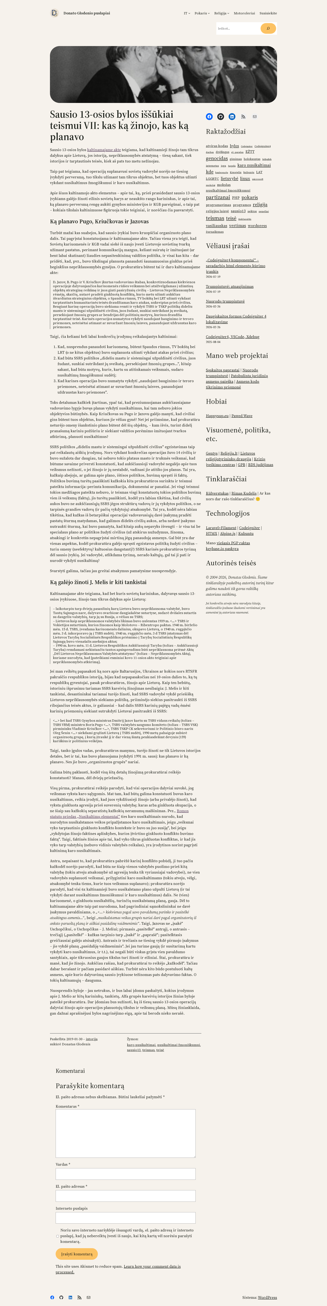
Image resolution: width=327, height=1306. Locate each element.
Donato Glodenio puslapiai (87, 13)
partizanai (218, 197)
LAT (259, 172)
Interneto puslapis (72, 1208)
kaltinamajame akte (104, 149)
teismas (148, 1050)
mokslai (210, 185)
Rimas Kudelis (244, 493)
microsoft (257, 179)
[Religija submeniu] (228, 13)
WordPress (267, 1297)
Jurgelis (232, 166)
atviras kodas (217, 146)
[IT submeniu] (189, 13)
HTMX (211, 533)
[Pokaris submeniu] (209, 13)
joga (223, 166)
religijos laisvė (217, 211)
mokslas (224, 184)
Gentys (212, 453)
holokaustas (252, 159)
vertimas (237, 225)
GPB (241, 464)
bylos (234, 145)
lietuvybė (229, 178)
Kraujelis (235, 172)
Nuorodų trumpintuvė (225, 301)
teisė (160, 1050)
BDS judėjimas (260, 464)
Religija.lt (228, 453)
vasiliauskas (216, 225)
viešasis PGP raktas (233, 543)
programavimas (218, 205)
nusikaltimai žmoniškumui (178, 1044)
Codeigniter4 (263, 146)
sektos (252, 211)
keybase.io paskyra (222, 548)
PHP (236, 197)
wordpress (257, 225)
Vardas (63, 1164)
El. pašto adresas (71, 1186)
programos (242, 204)
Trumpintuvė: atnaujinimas (230, 286)
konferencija (221, 172)
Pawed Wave (241, 415)
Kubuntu (246, 533)
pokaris (249, 197)
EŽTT (250, 151)
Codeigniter (247, 146)
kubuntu (248, 172)
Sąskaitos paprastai (223, 370)
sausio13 (134, 1050)
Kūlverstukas (217, 493)
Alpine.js (227, 533)
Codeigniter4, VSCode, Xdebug (232, 336)
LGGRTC (212, 178)
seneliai (264, 211)
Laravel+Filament (221, 527)
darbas (210, 152)
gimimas (236, 159)
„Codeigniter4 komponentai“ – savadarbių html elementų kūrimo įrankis (235, 265)
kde (209, 172)
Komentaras (67, 1106)
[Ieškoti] (268, 28)
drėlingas (222, 152)
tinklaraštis (244, 219)
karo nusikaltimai (141, 1044)
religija (260, 204)
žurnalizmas (215, 232)
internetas (212, 166)
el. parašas (237, 152)
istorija (92, 1039)
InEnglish (267, 159)
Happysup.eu (217, 415)
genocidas (217, 158)
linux (245, 178)
